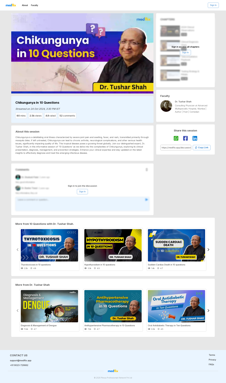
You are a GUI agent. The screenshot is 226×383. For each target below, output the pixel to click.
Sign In (213, 5)
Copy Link (203, 147)
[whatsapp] (176, 139)
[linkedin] (194, 139)
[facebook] (185, 139)
